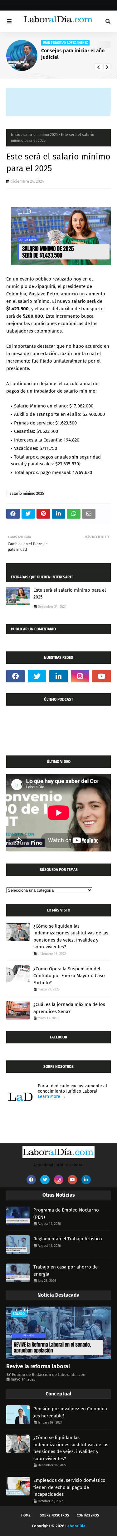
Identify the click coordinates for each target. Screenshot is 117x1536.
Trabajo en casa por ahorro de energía (65, 1270)
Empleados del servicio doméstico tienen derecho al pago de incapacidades (69, 1487)
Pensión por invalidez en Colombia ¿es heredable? (70, 1412)
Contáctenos (88, 1515)
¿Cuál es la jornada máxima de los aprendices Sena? (69, 1008)
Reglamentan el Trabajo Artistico (67, 1239)
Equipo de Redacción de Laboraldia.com (49, 1374)
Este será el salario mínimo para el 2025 (69, 593)
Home (26, 1515)
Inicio (15, 135)
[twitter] (37, 676)
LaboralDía (75, 1526)
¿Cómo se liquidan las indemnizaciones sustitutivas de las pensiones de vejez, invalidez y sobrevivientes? (70, 936)
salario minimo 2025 (40, 135)
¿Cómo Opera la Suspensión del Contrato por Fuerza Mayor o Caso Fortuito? (69, 976)
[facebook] (15, 676)
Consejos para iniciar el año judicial (73, 54)
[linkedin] (58, 676)
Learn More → (52, 1096)
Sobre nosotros (54, 1515)
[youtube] (101, 676)
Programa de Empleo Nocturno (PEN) (66, 1213)
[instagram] (80, 676)
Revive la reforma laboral (38, 1366)
